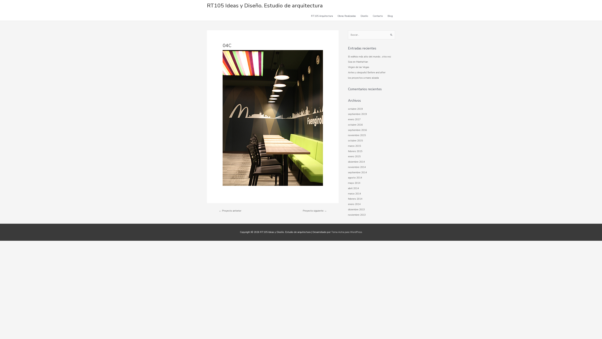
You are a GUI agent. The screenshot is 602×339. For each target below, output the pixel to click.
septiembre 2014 (357, 172)
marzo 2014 (354, 193)
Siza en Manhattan (358, 61)
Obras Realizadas (347, 16)
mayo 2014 (354, 183)
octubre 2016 (355, 124)
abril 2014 (353, 188)
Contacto (378, 16)
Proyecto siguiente (315, 211)
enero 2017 (354, 119)
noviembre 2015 (357, 135)
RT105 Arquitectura (322, 16)
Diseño (364, 16)
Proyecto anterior (230, 211)
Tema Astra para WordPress (346, 232)
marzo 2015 (354, 146)
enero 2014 (354, 204)
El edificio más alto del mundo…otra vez (369, 56)
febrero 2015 (355, 151)
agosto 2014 (355, 177)
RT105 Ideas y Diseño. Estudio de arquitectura (265, 5)
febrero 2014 (355, 198)
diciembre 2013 (356, 209)
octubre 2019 (355, 108)
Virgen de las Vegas (358, 67)
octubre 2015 (355, 140)
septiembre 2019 (357, 114)
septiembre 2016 (357, 130)
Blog (390, 16)
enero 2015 (354, 156)
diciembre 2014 (356, 161)
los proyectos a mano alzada (363, 77)
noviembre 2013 (357, 214)
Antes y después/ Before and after (366, 72)
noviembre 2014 (357, 167)
